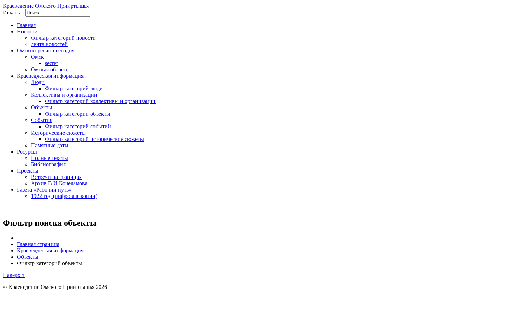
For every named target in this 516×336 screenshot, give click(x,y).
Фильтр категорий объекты (77, 114)
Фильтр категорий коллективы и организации (100, 101)
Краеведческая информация (50, 76)
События (41, 120)
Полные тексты (49, 158)
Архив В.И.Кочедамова (59, 183)
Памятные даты (49, 145)
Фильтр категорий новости (63, 38)
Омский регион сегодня (45, 50)
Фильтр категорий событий (78, 126)
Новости (27, 31)
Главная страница (38, 244)
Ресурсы (27, 152)
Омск (37, 57)
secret (51, 63)
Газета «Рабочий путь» (44, 190)
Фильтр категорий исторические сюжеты (94, 139)
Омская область (49, 69)
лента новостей (49, 44)
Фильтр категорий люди (74, 88)
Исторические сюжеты (58, 133)
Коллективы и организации (64, 95)
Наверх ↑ (14, 275)
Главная (26, 25)
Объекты (41, 107)
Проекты (27, 171)
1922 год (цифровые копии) (64, 196)
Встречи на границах (56, 177)
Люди (38, 82)
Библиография (48, 164)
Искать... (13, 12)
